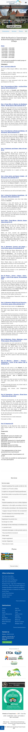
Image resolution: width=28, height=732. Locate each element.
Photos (21, 31)
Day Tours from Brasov (8, 578)
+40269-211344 (10, 634)
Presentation (5, 31)
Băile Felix (18, 617)
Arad (16, 612)
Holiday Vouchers (7, 595)
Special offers (6, 597)
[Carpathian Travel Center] (14, 2)
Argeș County (18, 614)
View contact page (7, 642)
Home (3, 6)
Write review (2, 728)
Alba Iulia (17, 610)
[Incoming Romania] (11, 658)
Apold (3, 612)
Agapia (4, 608)
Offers (7, 6)
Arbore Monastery (7, 614)
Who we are (6, 722)
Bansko (4, 623)
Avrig (3, 616)
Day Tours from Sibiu (7, 576)
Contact (5, 723)
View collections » (21, 601)
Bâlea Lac (17, 619)
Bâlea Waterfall (6, 621)
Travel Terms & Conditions (17, 722)
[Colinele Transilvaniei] (14, 663)
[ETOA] (9, 653)
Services (14, 31)
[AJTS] (20, 658)
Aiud (3, 610)
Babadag (17, 616)
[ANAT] (18, 653)
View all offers (14, 566)
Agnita (17, 608)
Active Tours (5, 591)
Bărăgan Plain (19, 623)
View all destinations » (19, 627)
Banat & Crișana (19, 621)
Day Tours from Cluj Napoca (9, 580)
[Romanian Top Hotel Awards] (14, 684)
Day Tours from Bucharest (9, 581)
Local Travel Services (8, 593)
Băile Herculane (6, 619)
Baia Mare (5, 617)
